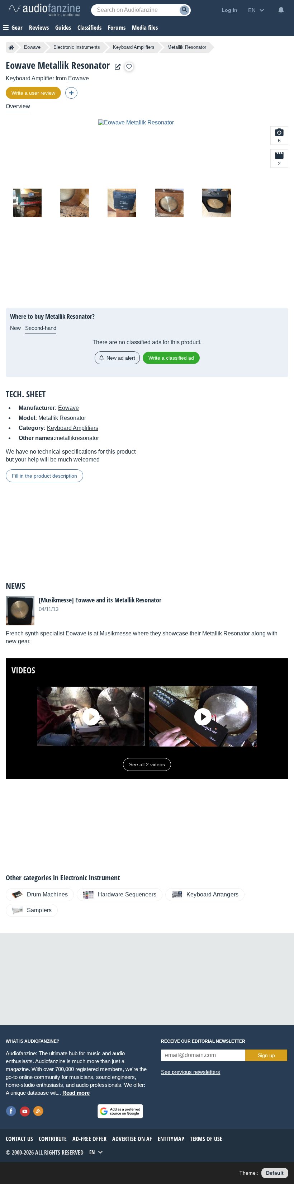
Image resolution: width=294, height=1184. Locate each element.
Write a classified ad (171, 358)
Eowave (32, 47)
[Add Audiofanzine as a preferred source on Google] (120, 1111)
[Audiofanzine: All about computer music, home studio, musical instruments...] (44, 10)
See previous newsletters (190, 1072)
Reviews (39, 27)
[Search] (184, 10)
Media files (145, 27)
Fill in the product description (44, 476)
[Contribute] (71, 93)
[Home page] (11, 47)
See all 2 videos (147, 764)
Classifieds (89, 27)
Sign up (266, 1055)
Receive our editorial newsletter (203, 1041)
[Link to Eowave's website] (115, 67)
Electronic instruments (76, 47)
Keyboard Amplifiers (134, 47)
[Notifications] (281, 10)
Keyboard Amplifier (31, 78)
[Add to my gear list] (129, 67)
